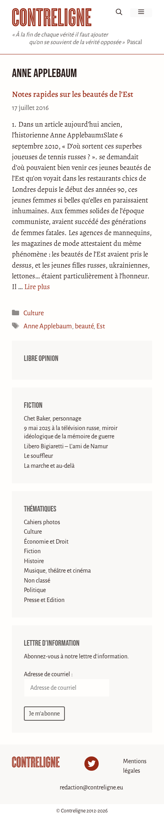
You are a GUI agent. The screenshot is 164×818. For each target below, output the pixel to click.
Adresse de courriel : (48, 674)
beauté (84, 326)
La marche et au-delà (49, 466)
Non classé (37, 580)
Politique (35, 590)
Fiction (33, 405)
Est (100, 326)
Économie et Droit (46, 541)
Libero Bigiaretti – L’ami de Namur (66, 446)
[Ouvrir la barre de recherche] (119, 12)
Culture (33, 313)
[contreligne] (52, 17)
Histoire (34, 561)
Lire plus (37, 286)
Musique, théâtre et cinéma (57, 570)
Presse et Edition (44, 600)
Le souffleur (38, 456)
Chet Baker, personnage (52, 418)
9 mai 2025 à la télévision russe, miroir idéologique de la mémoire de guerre (70, 432)
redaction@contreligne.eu (91, 787)
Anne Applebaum (47, 326)
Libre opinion (41, 358)
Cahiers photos (42, 522)
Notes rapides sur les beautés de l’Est (72, 94)
